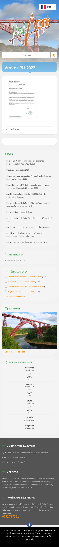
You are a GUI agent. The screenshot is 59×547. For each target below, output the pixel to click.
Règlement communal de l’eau (19, 212)
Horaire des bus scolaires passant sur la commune (28, 227)
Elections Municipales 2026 (17, 170)
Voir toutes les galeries (15, 351)
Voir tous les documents (15, 296)
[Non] (55, 537)
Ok (29, 543)
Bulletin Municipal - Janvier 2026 (21, 281)
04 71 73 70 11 (10, 516)
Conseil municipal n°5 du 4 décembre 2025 (26, 286)
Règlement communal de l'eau (21, 291)
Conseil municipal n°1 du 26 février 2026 (25, 276)
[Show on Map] (54, 55)
